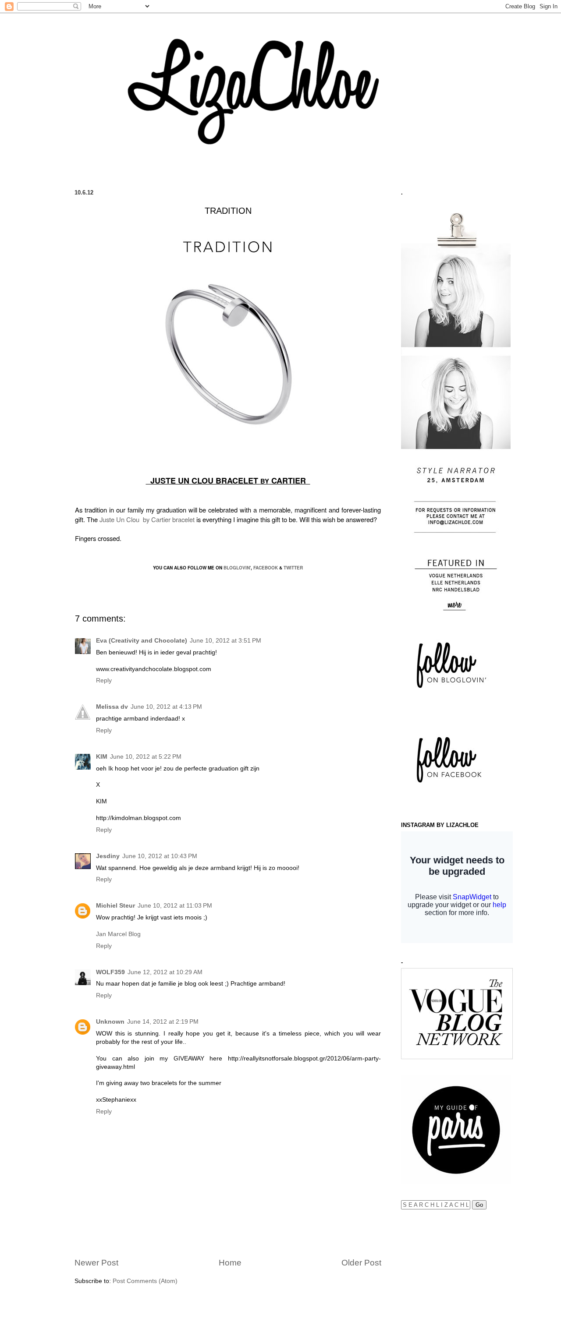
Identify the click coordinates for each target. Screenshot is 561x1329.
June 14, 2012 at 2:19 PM (163, 1021)
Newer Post (96, 1262)
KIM (101, 756)
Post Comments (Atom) (145, 1281)
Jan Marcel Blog (118, 934)
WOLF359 (110, 972)
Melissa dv (112, 706)
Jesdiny (108, 856)
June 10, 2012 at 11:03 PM (175, 905)
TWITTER (293, 568)
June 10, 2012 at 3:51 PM (225, 640)
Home (230, 1262)
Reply (104, 680)
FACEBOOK (265, 568)
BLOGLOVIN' (237, 568)
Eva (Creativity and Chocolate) (141, 640)
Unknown (110, 1021)
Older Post (361, 1262)
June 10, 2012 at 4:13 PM (166, 706)
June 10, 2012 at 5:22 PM (145, 756)
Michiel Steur (115, 905)
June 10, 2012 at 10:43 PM (159, 856)
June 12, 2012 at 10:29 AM (165, 972)
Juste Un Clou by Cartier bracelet (147, 519)
